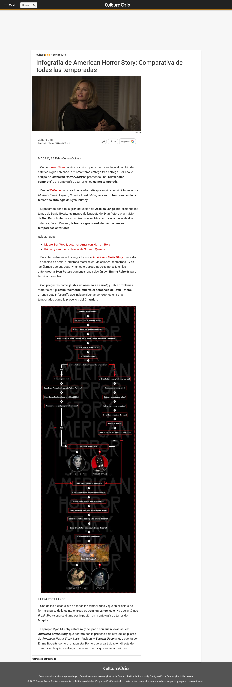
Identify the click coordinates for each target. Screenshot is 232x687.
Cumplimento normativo (92, 676)
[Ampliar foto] (86, 130)
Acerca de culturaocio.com (52, 676)
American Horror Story (107, 257)
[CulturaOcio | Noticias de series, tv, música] (117, 5)
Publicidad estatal (184, 676)
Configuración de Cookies (162, 676)
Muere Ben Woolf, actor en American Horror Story (77, 244)
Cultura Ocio (45, 140)
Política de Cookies (116, 676)
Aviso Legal (71, 676)
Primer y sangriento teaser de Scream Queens (74, 249)
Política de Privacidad (137, 676)
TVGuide (55, 190)
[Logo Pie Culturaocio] (116, 668)
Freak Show (57, 167)
